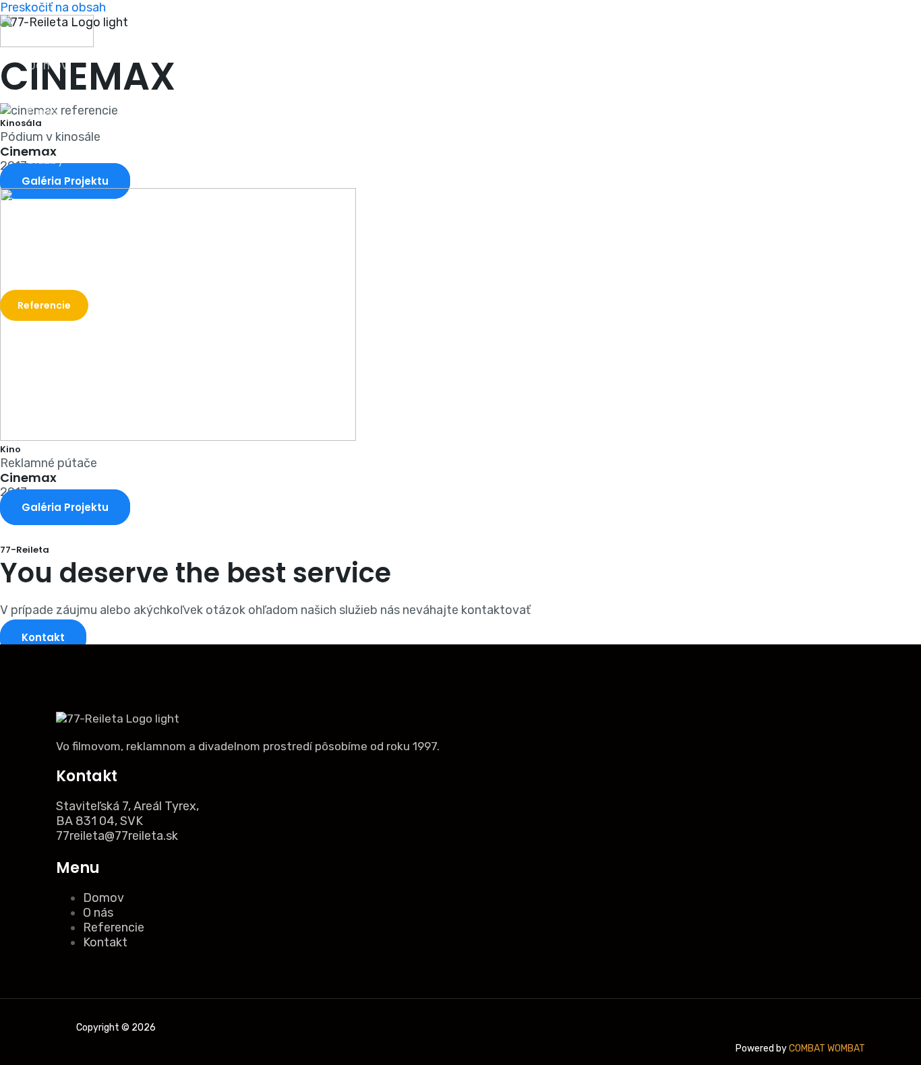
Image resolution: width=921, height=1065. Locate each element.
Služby (45, 159)
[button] (44, 305)
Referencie (113, 927)
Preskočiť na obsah (53, 7)
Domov (47, 65)
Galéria (46, 207)
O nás (42, 112)
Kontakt (49, 254)
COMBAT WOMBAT (827, 1048)
